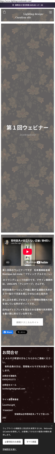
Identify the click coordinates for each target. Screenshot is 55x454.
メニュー (50, 12)
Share (9, 332)
